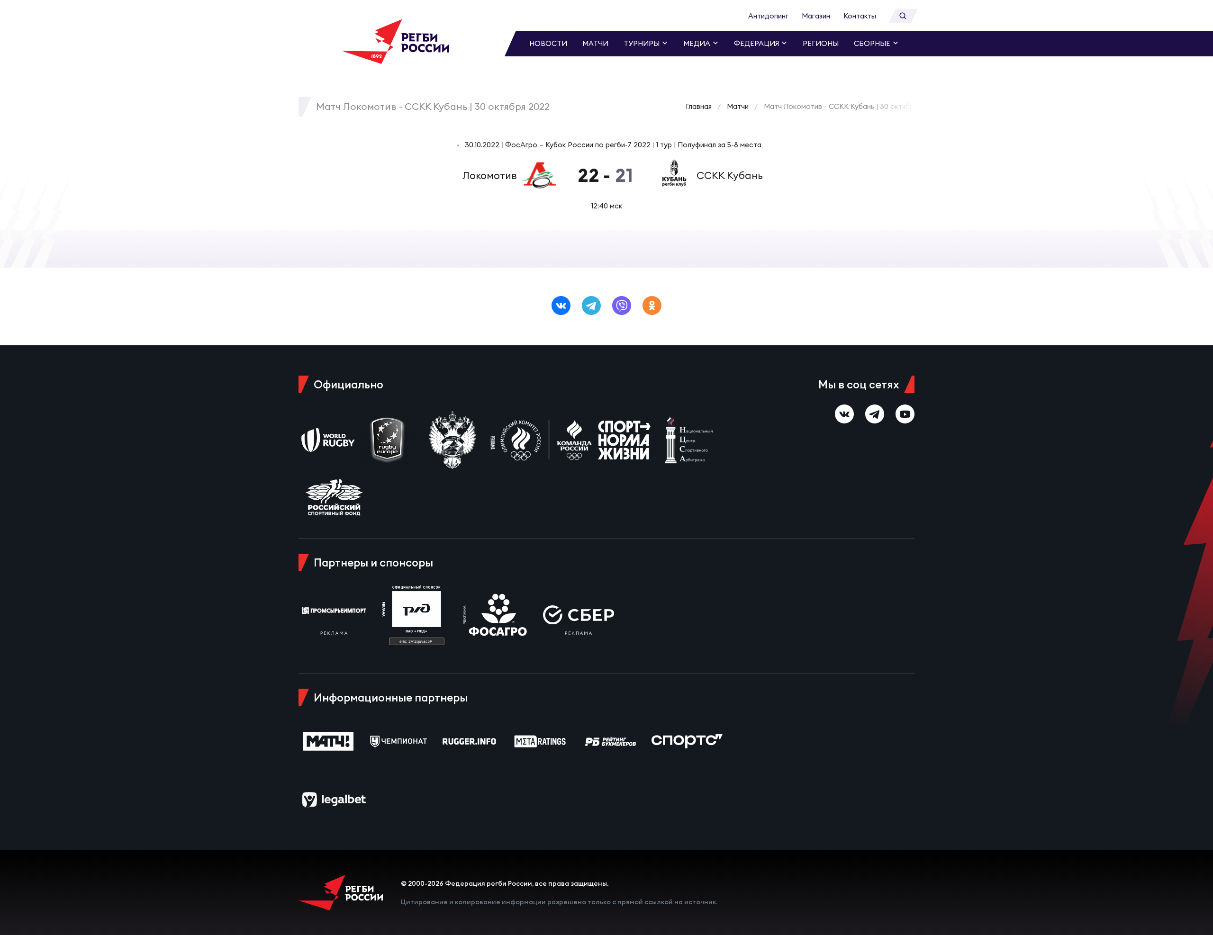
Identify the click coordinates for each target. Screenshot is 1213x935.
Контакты (859, 15)
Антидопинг (768, 15)
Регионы (821, 43)
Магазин (816, 15)
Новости (548, 43)
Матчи (595, 43)
